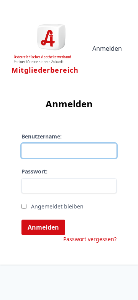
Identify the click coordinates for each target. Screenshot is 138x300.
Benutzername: (41, 136)
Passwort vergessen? (90, 239)
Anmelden (107, 48)
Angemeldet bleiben (57, 206)
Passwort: (34, 171)
